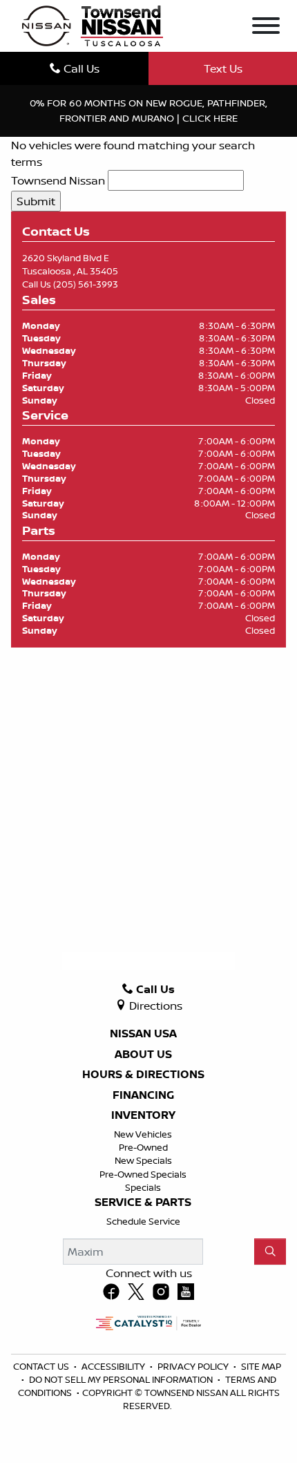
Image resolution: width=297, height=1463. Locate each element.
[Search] (270, 1251)
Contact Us (42, 1366)
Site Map (261, 1366)
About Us (143, 1054)
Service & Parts (143, 1202)
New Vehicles (143, 1134)
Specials (143, 1187)
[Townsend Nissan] (92, 24)
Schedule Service (143, 1221)
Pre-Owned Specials (142, 1174)
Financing (143, 1095)
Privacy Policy (194, 1366)
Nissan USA (143, 1034)
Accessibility (114, 1366)
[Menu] (266, 27)
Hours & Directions (143, 1074)
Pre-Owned (143, 1147)
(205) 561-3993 (85, 284)
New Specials (143, 1160)
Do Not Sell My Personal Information (122, 1379)
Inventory (143, 1115)
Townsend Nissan (58, 180)
